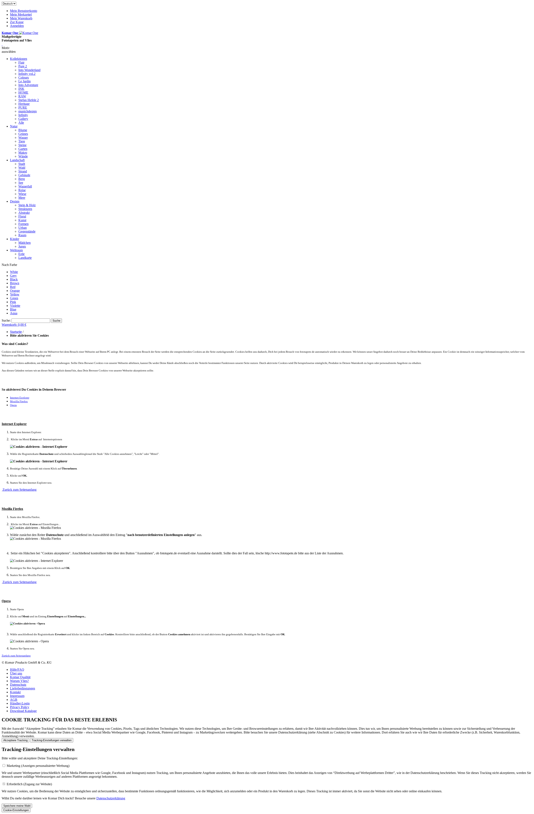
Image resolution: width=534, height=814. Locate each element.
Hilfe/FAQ (17, 669)
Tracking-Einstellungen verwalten (52, 740)
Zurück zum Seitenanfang (20, 489)
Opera (13, 405)
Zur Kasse (17, 22)
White (14, 272)
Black (14, 279)
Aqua (13, 313)
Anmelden (17, 26)
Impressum (17, 696)
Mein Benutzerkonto (23, 11)
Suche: (6, 320)
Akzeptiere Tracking (15, 740)
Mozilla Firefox (19, 401)
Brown (14, 283)
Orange (15, 290)
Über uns (16, 673)
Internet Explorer (19, 397)
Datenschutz (18, 684)
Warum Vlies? (19, 681)
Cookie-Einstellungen (16, 810)
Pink (13, 302)
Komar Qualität (20, 677)
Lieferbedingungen (22, 688)
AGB (13, 699)
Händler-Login (20, 703)
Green (14, 298)
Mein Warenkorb (21, 18)
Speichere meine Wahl (16, 805)
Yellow (14, 294)
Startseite (16, 331)
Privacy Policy (19, 707)
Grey (13, 275)
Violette (15, 305)
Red (12, 287)
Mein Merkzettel (21, 14)
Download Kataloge (23, 711)
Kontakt (15, 692)
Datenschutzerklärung (110, 798)
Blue (13, 309)
